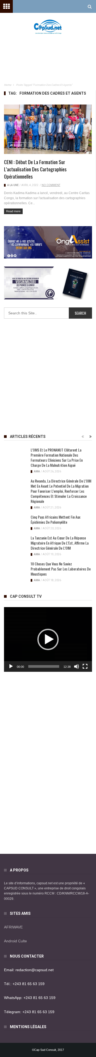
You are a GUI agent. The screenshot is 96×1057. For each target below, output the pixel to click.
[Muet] (76, 666)
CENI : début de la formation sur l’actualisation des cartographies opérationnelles (35, 169)
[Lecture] (11, 666)
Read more (13, 211)
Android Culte (15, 941)
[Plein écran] (85, 666)
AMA (37, 471)
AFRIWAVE (13, 927)
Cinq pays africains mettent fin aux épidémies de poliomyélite (55, 519)
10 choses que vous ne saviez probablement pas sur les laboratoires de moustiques (61, 569)
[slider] (43, 666)
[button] (48, 639)
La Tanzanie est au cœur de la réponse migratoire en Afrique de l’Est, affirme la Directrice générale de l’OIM (60, 543)
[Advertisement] (50, 51)
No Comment (51, 185)
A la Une (13, 185)
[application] (48, 639)
